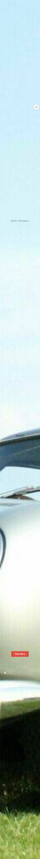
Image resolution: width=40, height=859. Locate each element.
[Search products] (36, 107)
